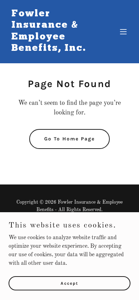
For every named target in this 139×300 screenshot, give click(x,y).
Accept (69, 282)
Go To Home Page (69, 139)
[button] (123, 32)
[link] (51, 49)
